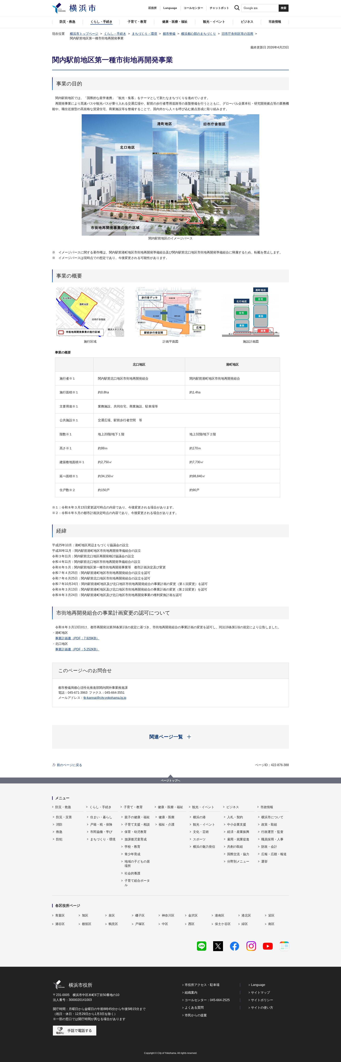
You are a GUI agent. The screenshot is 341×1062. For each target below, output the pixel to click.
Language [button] (170, 7)
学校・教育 (132, 846)
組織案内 (191, 992)
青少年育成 (132, 854)
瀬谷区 (60, 924)
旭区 (85, 915)
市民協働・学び (101, 831)
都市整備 (169, 33)
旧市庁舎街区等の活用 (237, 33)
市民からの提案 (196, 1015)
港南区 (219, 915)
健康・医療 (166, 817)
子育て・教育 (133, 807)
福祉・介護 (166, 824)
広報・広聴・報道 (274, 854)
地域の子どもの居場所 (137, 863)
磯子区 (140, 915)
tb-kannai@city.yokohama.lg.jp (104, 697)
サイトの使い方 (262, 1007)
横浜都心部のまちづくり (198, 33)
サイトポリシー (262, 1000)
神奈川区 (168, 915)
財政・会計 (269, 846)
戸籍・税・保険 (101, 824)
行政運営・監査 (272, 831)
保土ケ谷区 (223, 924)
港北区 (246, 915)
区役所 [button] (152, 7)
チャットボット (219, 7)
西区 (191, 924)
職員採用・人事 (272, 839)
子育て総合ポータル (137, 883)
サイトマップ (260, 992)
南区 (271, 924)
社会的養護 (132, 873)
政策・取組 (269, 824)
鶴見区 (113, 924)
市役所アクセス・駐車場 (202, 984)
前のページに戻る (69, 765)
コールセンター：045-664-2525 (207, 1000)
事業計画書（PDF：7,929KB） (77, 638)
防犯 (59, 839)
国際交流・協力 (238, 854)
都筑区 (86, 924)
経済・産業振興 (238, 831)
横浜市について (272, 817)
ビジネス (232, 807)
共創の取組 (235, 846)
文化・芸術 (201, 831)
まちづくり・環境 (144, 33)
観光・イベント (203, 807)
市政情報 (266, 807)
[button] (170, 737)
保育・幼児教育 (136, 831)
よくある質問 (194, 1007)
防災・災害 (64, 817)
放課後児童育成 (136, 839)
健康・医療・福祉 (170, 807)
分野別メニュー (238, 861)
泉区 (112, 915)
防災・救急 (63, 807)
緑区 (245, 924)
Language (258, 984)
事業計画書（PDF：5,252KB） (77, 649)
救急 (59, 831)
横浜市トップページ (84, 33)
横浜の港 (199, 817)
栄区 (271, 915)
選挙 (264, 861)
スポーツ (199, 839)
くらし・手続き (115, 33)
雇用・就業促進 (238, 839)
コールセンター (193, 7)
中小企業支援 (236, 824)
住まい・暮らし (101, 817)
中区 (165, 924)
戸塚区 (140, 924)
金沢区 (193, 915)
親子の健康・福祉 (137, 817)
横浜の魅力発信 (204, 846)
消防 (59, 824)
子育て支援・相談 (137, 824)
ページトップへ (170, 780)
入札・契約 (235, 817)
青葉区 (60, 915)
